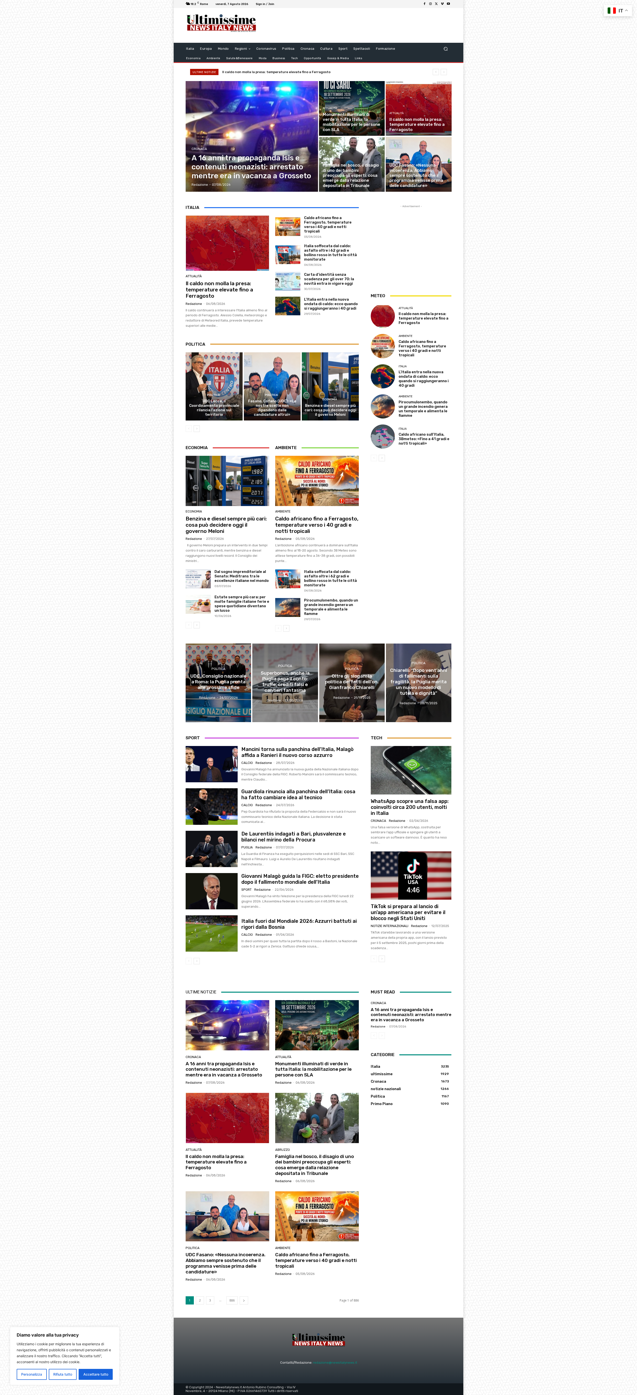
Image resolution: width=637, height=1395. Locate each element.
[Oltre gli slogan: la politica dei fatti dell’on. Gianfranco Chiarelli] (352, 683)
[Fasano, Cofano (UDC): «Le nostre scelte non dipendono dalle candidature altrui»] (272, 386)
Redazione (194, 304)
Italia (403, 366)
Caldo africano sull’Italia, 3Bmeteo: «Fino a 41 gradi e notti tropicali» (424, 439)
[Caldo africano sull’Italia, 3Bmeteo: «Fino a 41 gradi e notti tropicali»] (383, 436)
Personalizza (31, 1374)
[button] (445, 49)
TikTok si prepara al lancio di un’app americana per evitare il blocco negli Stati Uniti (408, 912)
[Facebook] (424, 4)
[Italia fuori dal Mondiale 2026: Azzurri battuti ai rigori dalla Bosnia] (212, 933)
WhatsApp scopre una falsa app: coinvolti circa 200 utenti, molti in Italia (410, 807)
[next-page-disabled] (382, 1035)
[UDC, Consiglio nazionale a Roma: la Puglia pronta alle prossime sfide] (218, 683)
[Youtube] (448, 4)
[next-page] (197, 428)
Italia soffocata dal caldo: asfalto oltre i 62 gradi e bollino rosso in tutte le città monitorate (330, 253)
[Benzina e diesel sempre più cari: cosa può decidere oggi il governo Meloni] (330, 386)
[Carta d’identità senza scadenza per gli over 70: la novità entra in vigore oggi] (287, 281)
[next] (444, 72)
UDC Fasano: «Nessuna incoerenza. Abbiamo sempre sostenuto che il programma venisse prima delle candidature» (317, 72)
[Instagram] (430, 4)
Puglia (247, 847)
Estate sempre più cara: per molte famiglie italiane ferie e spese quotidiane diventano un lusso (241, 604)
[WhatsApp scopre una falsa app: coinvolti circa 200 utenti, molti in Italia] (411, 770)
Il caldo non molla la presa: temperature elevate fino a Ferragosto (219, 289)
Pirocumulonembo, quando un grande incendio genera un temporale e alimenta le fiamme (331, 607)
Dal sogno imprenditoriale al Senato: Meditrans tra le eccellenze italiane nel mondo (241, 576)
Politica (395, 159)
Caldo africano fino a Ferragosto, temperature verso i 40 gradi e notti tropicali (328, 224)
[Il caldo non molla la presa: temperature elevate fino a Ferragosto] (418, 108)
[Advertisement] (359, 25)
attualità (330, 108)
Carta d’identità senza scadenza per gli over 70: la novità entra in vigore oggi (329, 279)
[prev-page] (189, 428)
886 (232, 1300)
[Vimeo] (442, 4)
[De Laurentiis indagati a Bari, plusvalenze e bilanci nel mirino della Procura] (212, 849)
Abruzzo (329, 159)
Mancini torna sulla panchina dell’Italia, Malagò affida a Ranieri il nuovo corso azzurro (297, 752)
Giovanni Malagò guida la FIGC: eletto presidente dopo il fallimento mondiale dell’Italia (300, 879)
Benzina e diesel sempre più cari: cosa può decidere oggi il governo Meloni (330, 410)
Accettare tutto (95, 1374)
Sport (246, 889)
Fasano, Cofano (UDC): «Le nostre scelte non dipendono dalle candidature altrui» (272, 408)
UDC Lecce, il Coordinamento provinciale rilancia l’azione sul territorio (214, 408)
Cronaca (199, 148)
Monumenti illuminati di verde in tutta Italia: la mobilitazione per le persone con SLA (313, 1069)
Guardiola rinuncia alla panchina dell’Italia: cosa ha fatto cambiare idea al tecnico (298, 794)
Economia (329, 399)
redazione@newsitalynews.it (335, 1362)
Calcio (247, 762)
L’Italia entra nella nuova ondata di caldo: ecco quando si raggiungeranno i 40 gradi (331, 304)
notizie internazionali (389, 926)
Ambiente (283, 511)
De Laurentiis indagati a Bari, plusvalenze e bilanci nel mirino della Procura (293, 837)
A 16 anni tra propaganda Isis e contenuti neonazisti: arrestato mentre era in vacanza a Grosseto (224, 1069)
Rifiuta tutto (62, 1374)
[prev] (436, 72)
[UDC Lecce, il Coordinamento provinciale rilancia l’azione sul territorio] (214, 386)
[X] (436, 4)
